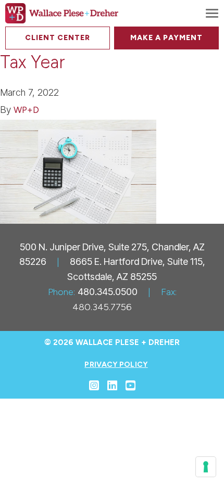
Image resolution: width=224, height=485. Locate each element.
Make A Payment (166, 37)
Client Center (57, 37)
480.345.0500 (108, 291)
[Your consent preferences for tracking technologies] (206, 467)
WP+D (26, 110)
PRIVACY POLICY (115, 364)
